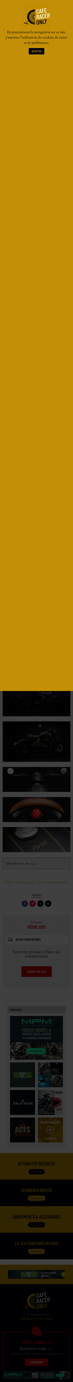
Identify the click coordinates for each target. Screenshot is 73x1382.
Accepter (36, 51)
